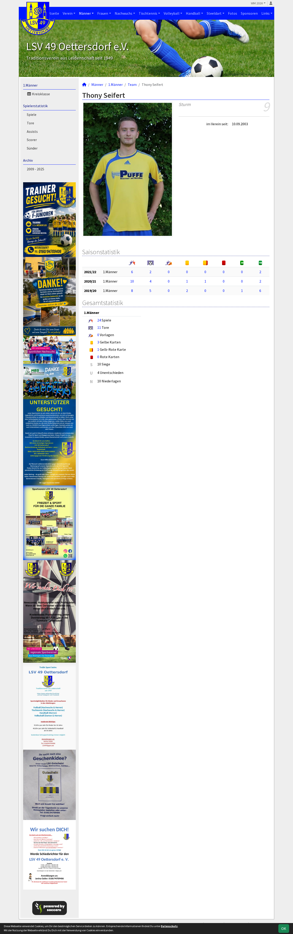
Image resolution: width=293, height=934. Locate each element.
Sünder (32, 148)
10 (132, 281)
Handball (193, 13)
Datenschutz (169, 926)
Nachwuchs (123, 13)
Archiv (28, 160)
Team (132, 84)
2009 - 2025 (35, 169)
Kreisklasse (40, 94)
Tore (30, 123)
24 (99, 320)
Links (265, 13)
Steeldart (214, 13)
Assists (32, 131)
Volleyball (171, 13)
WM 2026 (257, 3)
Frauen (102, 13)
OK (283, 928)
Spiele (31, 114)
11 (99, 327)
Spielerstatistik (35, 105)
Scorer (32, 139)
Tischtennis (148, 13)
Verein (68, 13)
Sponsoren (249, 13)
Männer (85, 13)
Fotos (232, 13)
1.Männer (30, 85)
